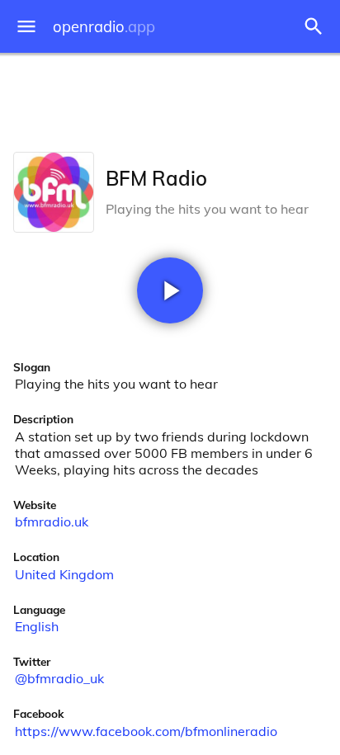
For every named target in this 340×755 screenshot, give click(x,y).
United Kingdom (64, 574)
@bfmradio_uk (59, 678)
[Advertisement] (170, 99)
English (37, 626)
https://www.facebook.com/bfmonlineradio (146, 731)
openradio (104, 26)
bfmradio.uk (51, 521)
